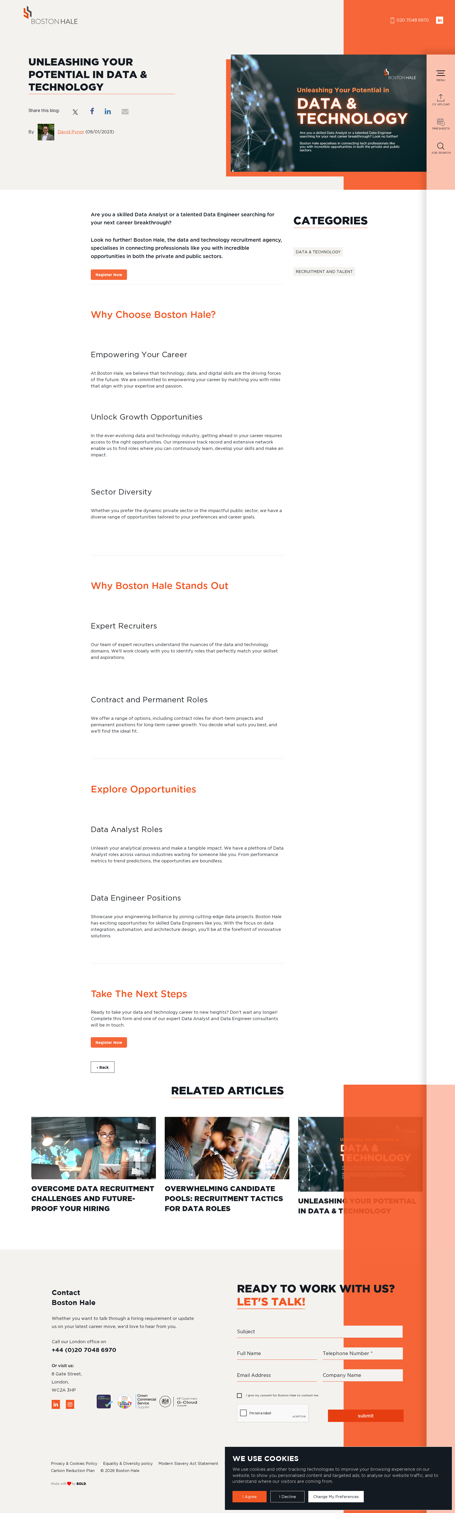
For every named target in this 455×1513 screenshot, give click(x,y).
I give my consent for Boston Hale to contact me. (282, 1395)
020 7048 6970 (412, 20)
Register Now (109, 275)
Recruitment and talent (324, 271)
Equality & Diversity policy (128, 1463)
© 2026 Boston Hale (119, 1470)
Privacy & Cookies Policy (74, 1463)
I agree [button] (249, 1496)
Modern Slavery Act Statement (188, 1463)
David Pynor (71, 132)
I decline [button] (287, 1496)
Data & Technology (318, 252)
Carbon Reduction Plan (73, 1470)
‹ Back (103, 1067)
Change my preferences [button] (336, 1496)
